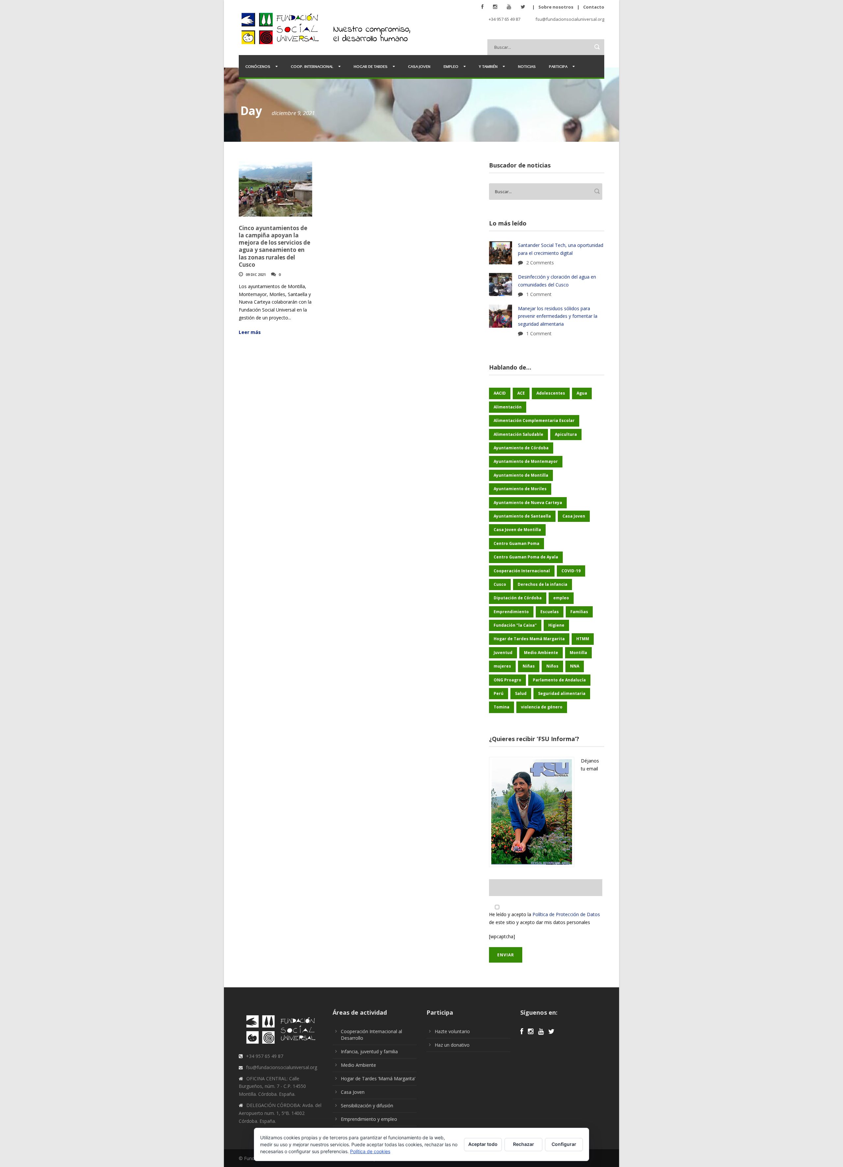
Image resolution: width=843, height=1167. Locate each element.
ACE (521, 393)
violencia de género (541, 707)
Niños (552, 666)
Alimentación (508, 407)
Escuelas (549, 611)
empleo (561, 598)
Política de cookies (370, 1151)
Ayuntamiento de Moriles (520, 489)
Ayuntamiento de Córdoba (521, 448)
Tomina (501, 707)
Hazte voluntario (452, 1031)
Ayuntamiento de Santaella (522, 516)
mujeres (502, 666)
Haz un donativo (452, 1045)
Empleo (451, 66)
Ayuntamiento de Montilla (521, 475)
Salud (521, 693)
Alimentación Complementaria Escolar (534, 420)
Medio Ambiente (541, 652)
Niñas (529, 666)
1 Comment (539, 294)
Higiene (556, 625)
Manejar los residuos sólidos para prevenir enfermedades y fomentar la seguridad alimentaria (557, 316)
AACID (500, 393)
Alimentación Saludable (518, 434)
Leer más (250, 332)
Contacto (593, 7)
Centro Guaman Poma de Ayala (526, 557)
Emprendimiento (511, 611)
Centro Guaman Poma (516, 543)
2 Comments (540, 262)
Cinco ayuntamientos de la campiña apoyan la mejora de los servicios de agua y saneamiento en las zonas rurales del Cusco (274, 246)
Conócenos (257, 66)
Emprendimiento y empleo (369, 1119)
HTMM (582, 639)
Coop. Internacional (312, 66)
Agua (582, 393)
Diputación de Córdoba (518, 598)
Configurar (564, 1144)
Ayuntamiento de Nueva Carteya (528, 502)
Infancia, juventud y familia (369, 1051)
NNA (574, 666)
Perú (498, 693)
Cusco (500, 584)
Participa (558, 66)
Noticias (527, 66)
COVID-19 (571, 571)
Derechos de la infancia (542, 584)
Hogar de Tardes (371, 66)
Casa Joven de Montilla (517, 529)
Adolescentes (550, 393)
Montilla (578, 652)
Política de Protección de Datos (566, 914)
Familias (579, 611)
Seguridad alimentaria (561, 693)
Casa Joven (419, 66)
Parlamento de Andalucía (559, 680)
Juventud (503, 652)
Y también (488, 66)
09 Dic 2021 (256, 274)
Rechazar (523, 1144)
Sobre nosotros (555, 7)
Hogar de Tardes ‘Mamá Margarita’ (378, 1078)
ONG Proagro (507, 680)
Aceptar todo (483, 1144)
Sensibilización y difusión (367, 1105)
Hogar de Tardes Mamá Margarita (529, 639)
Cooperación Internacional (522, 571)
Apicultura (566, 434)
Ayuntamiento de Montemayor (526, 461)
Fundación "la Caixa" (515, 625)
